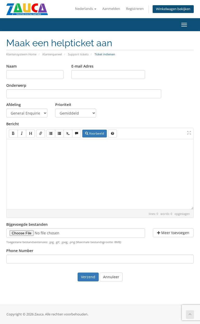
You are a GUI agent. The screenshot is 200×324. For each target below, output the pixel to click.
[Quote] (76, 133)
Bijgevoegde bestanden (27, 224)
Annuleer (111, 276)
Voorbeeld (96, 133)
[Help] (112, 133)
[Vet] (13, 133)
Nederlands (84, 8)
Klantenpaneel (52, 54)
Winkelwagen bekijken (173, 9)
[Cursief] (21, 133)
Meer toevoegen (174, 232)
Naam (11, 66)
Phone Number (19, 250)
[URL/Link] (40, 133)
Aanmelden (111, 8)
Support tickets (78, 54)
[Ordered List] (59, 133)
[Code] (68, 133)
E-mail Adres (82, 66)
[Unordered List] (50, 133)
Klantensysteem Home (21, 54)
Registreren (135, 8)
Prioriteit (63, 104)
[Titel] (30, 133)
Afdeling (13, 104)
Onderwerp (16, 85)
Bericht (12, 123)
